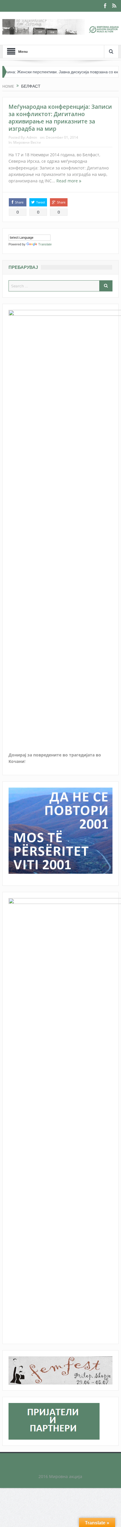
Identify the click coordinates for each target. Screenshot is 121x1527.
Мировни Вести (27, 142)
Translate (45, 244)
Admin (31, 137)
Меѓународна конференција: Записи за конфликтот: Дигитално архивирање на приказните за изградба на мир (60, 117)
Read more (67, 181)
